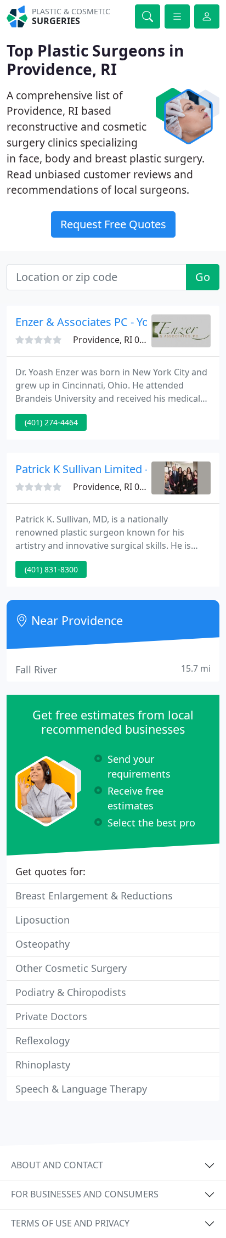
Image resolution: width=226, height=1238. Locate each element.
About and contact (57, 1165)
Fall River (113, 669)
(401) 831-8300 (51, 569)
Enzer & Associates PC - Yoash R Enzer (111, 321)
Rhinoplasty (42, 1064)
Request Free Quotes (113, 224)
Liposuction (42, 919)
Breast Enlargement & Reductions (94, 895)
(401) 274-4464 (51, 422)
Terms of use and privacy (70, 1223)
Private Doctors (51, 1016)
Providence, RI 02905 (116, 340)
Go (202, 276)
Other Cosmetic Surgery (71, 968)
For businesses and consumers (85, 1194)
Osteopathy (42, 943)
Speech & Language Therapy (81, 1088)
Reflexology (42, 1040)
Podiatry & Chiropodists (70, 992)
